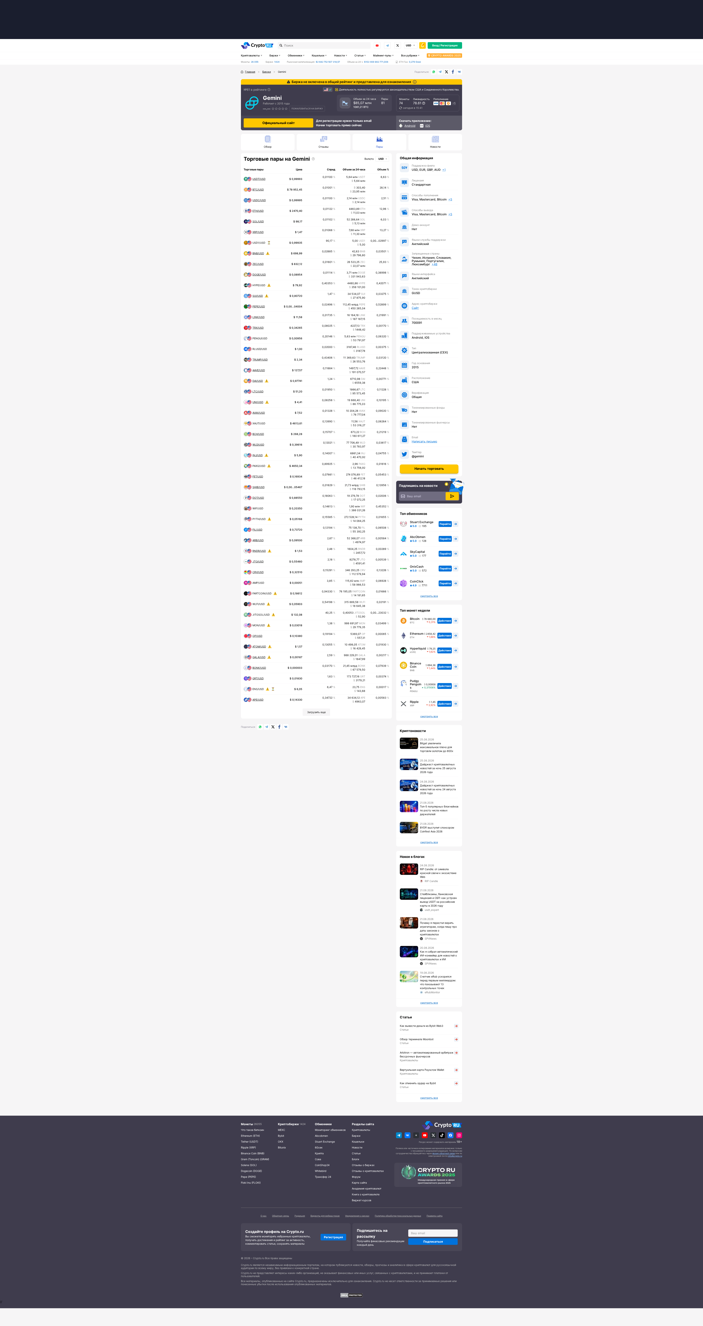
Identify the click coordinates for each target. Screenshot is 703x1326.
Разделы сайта (363, 1124)
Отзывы (324, 146)
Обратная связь (280, 1215)
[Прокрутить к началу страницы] (694, 1303)
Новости (339, 55)
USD (381, 158)
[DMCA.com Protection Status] (351, 1295)
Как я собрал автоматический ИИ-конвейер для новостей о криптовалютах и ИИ (439, 955)
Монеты (247, 1124)
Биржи (273, 55)
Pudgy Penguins (415, 684)
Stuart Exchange (421, 522)
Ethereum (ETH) (250, 1135)
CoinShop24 (322, 1165)
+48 (434, 264)
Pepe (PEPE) (248, 1176)
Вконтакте (459, 72)
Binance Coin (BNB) (252, 1153)
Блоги (355, 1159)
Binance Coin (415, 665)
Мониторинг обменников (330, 1129)
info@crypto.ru (455, 1156)
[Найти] (281, 45)
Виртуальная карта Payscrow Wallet (422, 1069)
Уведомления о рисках (357, 1215)
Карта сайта (359, 1182)
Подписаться (433, 1241)
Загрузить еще (316, 712)
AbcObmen (417, 536)
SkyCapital (417, 551)
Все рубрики (409, 55)
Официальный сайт (278, 123)
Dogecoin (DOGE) (251, 1170)
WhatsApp (433, 72)
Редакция (300, 1215)
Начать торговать (429, 469)
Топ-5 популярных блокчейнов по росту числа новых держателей (439, 810)
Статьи (358, 55)
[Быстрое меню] (422, 45)
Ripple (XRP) (248, 1147)
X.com (446, 72)
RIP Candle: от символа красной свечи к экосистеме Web (438, 873)
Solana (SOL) (249, 1165)
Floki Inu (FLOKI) (251, 1182)
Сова (318, 1159)
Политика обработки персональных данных (398, 1215)
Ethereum (416, 633)
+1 (444, 169)
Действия (444, 620)
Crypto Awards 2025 (446, 55)
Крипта (319, 1153)
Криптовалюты (250, 55)
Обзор (268, 146)
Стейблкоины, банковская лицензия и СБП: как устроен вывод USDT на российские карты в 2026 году (438, 899)
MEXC (281, 1129)
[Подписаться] (452, 496)
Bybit (281, 1135)
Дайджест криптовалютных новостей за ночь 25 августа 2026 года (438, 768)
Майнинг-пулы (382, 55)
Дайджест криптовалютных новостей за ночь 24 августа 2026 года (438, 789)
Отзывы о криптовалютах (368, 1170)
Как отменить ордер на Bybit (418, 1083)
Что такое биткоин (252, 1129)
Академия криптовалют (366, 1188)
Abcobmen (321, 1135)
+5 (454, 103)
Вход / (436, 45)
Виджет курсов (361, 1200)
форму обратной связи (443, 1153)
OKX (280, 1141)
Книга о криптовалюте (366, 1194)
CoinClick (416, 581)
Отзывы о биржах (363, 1165)
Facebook (453, 72)
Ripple (414, 701)
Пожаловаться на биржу (307, 108)
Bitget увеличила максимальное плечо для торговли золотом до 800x (436, 747)
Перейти (445, 523)
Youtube (377, 45)
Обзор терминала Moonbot (417, 1039)
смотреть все (429, 596)
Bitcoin (415, 618)
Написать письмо (424, 441)
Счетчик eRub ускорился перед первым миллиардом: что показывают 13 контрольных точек (438, 982)
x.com (397, 45)
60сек (319, 1147)
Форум (356, 1176)
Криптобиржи (288, 1124)
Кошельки (318, 55)
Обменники (295, 55)
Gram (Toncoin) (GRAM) (255, 1159)
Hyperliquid (418, 648)
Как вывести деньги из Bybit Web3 (421, 1025)
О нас (264, 1215)
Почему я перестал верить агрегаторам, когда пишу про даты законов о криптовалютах (438, 928)
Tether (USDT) (249, 1141)
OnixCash (417, 566)
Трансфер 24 (323, 1176)
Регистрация (449, 45)
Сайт (415, 307)
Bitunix (282, 1147)
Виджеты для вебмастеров (325, 1215)
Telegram (387, 45)
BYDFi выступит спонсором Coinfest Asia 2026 (437, 829)
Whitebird (320, 1170)
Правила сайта (434, 1215)
